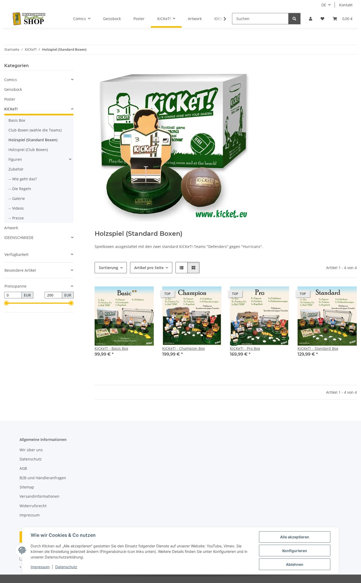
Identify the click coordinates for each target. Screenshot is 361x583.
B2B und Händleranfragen (43, 477)
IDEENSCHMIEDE (19, 237)
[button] (310, 19)
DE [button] (323, 4)
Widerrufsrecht (33, 505)
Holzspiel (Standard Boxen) (32, 139)
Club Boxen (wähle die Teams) (35, 130)
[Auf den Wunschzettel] (145, 295)
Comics (10, 79)
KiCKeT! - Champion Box (183, 348)
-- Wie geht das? (22, 178)
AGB (23, 468)
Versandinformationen (39, 496)
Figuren (15, 159)
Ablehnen (294, 564)
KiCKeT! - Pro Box (245, 348)
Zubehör (16, 169)
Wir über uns (31, 449)
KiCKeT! (11, 108)
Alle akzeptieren (294, 537)
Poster (9, 99)
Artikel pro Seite (149, 267)
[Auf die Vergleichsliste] (131, 295)
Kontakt (346, 4)
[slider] (6, 303)
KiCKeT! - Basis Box (111, 348)
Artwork (11, 227)
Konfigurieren (294, 550)
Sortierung (108, 267)
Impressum (40, 567)
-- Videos (16, 208)
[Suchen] (294, 18)
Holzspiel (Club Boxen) (28, 149)
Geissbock (13, 89)
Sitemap (27, 487)
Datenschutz (66, 567)
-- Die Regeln (19, 188)
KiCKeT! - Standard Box (318, 348)
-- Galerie (16, 198)
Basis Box (16, 120)
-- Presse (16, 217)
